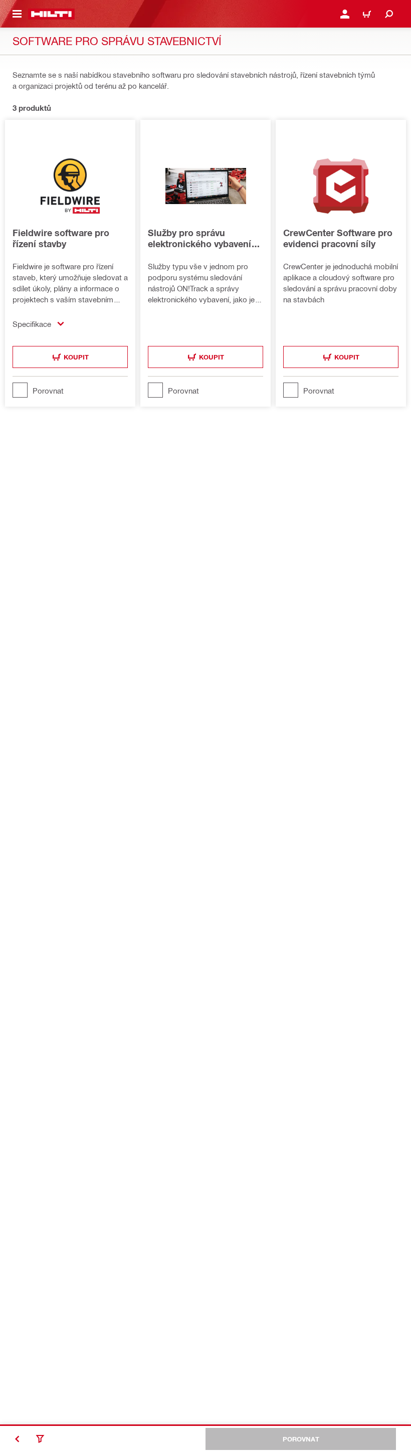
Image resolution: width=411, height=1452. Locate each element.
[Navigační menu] (17, 14)
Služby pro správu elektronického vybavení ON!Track (199, 238)
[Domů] (51, 14)
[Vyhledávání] (389, 14)
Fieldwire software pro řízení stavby (61, 238)
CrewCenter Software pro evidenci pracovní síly (337, 238)
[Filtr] (40, 1439)
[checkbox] (70, 390)
